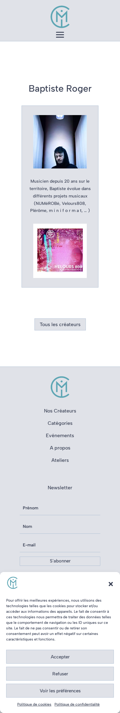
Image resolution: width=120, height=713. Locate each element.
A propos (60, 448)
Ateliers (60, 460)
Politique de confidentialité (77, 704)
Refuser (60, 674)
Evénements (60, 435)
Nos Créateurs (60, 411)
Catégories (60, 423)
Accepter (60, 657)
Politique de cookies (34, 704)
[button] (111, 584)
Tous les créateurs (60, 324)
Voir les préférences (60, 691)
